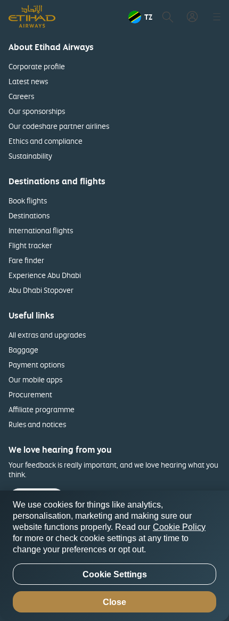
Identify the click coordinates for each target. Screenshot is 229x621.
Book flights (28, 200)
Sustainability (30, 156)
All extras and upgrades (47, 335)
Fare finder (26, 260)
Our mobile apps (35, 379)
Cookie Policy (179, 527)
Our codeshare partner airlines (59, 126)
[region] (114, 556)
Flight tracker (30, 245)
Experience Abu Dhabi (45, 275)
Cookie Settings (115, 574)
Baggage (23, 350)
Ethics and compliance (46, 141)
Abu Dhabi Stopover (41, 290)
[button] (140, 17)
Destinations (29, 215)
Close (114, 602)
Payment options (36, 364)
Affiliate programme (42, 409)
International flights (41, 230)
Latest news (28, 81)
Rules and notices (37, 424)
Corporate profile (37, 66)
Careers (21, 96)
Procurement (30, 394)
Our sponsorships (37, 111)
